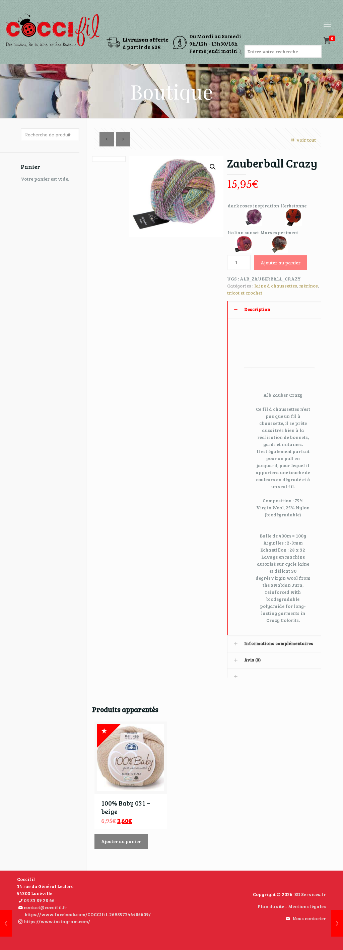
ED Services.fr (310, 894)
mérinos (308, 285)
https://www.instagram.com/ (57, 921)
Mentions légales (307, 906)
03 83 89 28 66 (39, 900)
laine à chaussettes (275, 285)
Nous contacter (309, 918)
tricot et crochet (244, 293)
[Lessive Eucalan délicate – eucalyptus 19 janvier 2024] (6, 923)
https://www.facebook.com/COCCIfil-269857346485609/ (87, 914)
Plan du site (271, 906)
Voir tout (306, 140)
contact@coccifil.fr (45, 907)
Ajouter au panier (280, 262)
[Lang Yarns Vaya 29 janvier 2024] (337, 923)
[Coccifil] (52, 24)
